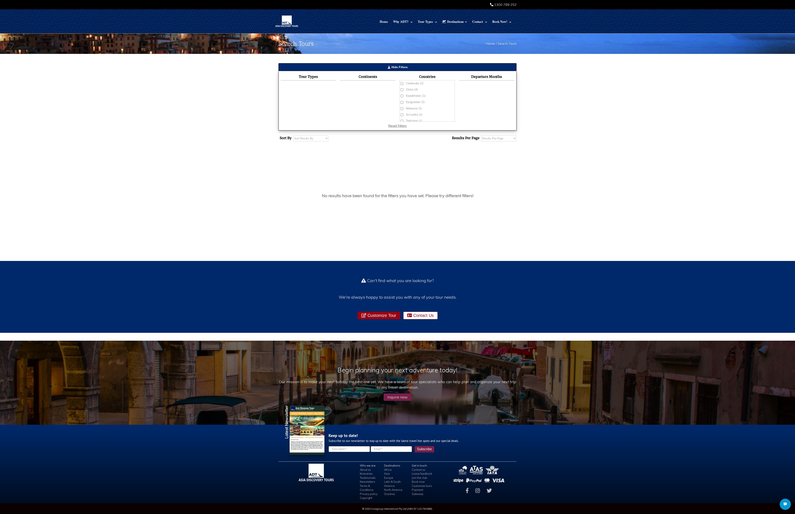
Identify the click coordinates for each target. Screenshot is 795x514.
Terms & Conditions (366, 488)
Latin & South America (392, 483)
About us (365, 469)
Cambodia (414, 83)
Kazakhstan (415, 95)
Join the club (419, 477)
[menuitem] (384, 21)
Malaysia (414, 108)
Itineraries (366, 473)
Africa (387, 469)
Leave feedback (422, 473)
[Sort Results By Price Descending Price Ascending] (310, 138)
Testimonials (368, 477)
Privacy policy (368, 494)
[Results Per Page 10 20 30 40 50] (498, 138)
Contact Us (423, 315)
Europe (388, 477)
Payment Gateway (417, 492)
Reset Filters (397, 126)
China (412, 89)
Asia (387, 473)
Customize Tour (381, 315)
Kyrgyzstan (415, 102)
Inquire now (397, 397)
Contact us (418, 469)
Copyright (366, 498)
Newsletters (367, 481)
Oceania (389, 494)
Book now (418, 481)
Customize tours (422, 485)
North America (393, 489)
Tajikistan (414, 120)
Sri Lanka (414, 114)
